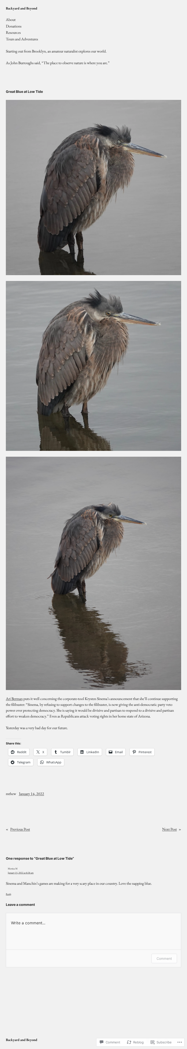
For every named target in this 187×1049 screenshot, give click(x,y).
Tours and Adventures (22, 39)
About (11, 19)
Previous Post (20, 829)
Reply (8, 894)
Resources (13, 32)
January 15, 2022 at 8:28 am (21, 872)
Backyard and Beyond (21, 8)
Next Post (169, 829)
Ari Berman (14, 698)
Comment (164, 958)
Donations (13, 26)
